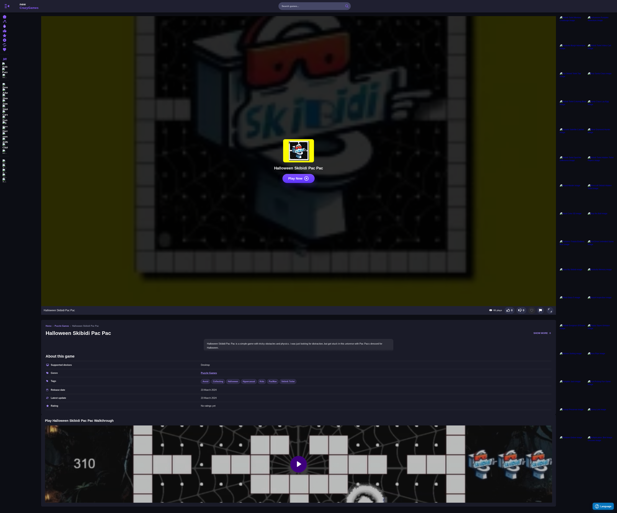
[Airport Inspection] (601, 309)
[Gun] (4, 118)
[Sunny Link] (601, 421)
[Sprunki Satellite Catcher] (573, 141)
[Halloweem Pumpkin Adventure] (601, 29)
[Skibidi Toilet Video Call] (601, 57)
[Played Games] (4, 39)
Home (48, 326)
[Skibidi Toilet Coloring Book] (573, 113)
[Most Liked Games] (4, 30)
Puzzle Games (62, 326)
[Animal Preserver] (573, 421)
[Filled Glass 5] (573, 309)
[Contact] (4, 165)
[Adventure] (4, 91)
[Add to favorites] (531, 310)
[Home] (4, 16)
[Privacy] (4, 179)
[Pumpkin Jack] (573, 393)
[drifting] (4, 140)
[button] (550, 310)
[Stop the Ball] (601, 225)
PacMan (273, 381)
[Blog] (4, 161)
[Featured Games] (4, 35)
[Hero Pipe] (601, 365)
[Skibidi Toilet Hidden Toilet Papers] (601, 169)
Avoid (205, 381)
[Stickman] (4, 108)
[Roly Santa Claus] (601, 85)
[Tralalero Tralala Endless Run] (573, 253)
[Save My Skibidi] (573, 281)
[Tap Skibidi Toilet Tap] (573, 85)
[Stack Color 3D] (573, 225)
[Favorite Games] (4, 49)
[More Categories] (4, 75)
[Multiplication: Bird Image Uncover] (601, 449)
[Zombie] (4, 102)
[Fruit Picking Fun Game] (601, 393)
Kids (262, 381)
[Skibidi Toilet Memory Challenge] (573, 29)
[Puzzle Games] (4, 70)
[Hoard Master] (573, 197)
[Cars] (4, 113)
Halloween (233, 381)
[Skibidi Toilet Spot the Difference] (573, 169)
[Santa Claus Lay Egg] (601, 113)
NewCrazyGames (25, 6)
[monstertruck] (4, 135)
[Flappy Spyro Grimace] (601, 337)
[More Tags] (4, 151)
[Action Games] (4, 65)
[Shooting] (4, 97)
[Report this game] (540, 310)
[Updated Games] (4, 44)
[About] (4, 175)
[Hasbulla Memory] (601, 281)
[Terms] (4, 170)
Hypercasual (249, 381)
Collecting (218, 381)
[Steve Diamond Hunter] (601, 141)
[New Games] (4, 21)
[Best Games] (4, 25)
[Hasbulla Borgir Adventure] (573, 57)
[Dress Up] (4, 86)
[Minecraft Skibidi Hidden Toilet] (601, 197)
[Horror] (4, 129)
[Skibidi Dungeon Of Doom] (573, 337)
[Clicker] (4, 146)
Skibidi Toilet (288, 381)
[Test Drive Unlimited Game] (601, 253)
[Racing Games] (4, 59)
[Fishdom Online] (573, 449)
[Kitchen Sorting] (573, 365)
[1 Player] (4, 124)
